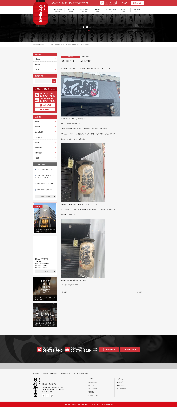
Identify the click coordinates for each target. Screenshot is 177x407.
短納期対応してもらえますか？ (45, 183)
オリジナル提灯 (84, 10)
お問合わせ (121, 385)
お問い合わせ (137, 3)
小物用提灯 (38, 147)
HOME (90, 379)
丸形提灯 (37, 126)
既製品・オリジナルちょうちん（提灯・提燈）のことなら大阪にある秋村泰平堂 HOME (56, 44)
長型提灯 (37, 121)
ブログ (37, 69)
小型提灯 (37, 142)
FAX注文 (124, 3)
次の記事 (139, 292)
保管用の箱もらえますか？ (43, 190)
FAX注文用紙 (46, 105)
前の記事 (64, 292)
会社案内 (137, 10)
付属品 (37, 158)
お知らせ (124, 10)
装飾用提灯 (38, 153)
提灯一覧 (71, 10)
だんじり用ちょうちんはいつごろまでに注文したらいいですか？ (45, 176)
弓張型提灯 (38, 137)
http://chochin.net (47, 391)
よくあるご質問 (111, 10)
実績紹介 (97, 10)
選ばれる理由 (58, 10)
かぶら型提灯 (39, 132)
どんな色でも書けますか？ (43, 169)
